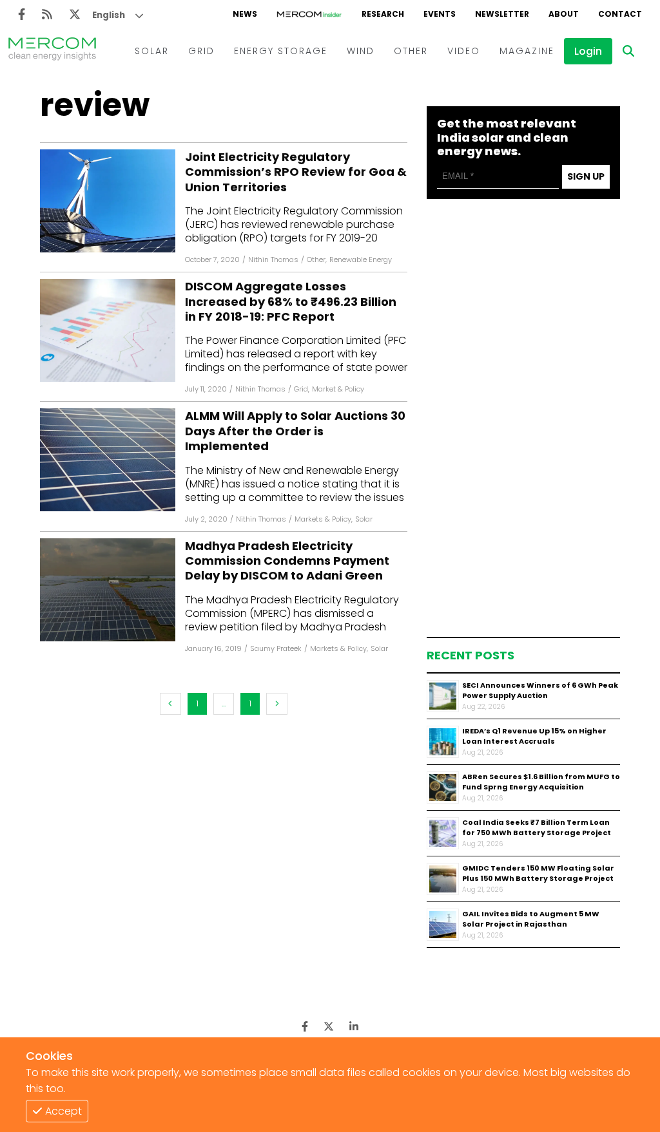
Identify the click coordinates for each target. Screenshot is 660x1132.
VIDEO (463, 50)
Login (588, 51)
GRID (201, 50)
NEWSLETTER (502, 13)
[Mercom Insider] (309, 14)
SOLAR (152, 50)
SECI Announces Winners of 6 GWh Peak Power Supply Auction (540, 690)
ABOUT (563, 13)
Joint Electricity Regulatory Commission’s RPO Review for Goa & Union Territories (296, 171)
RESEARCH (383, 13)
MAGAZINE (527, 50)
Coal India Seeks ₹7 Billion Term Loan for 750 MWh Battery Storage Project (536, 827)
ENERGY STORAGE (280, 50)
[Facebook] (22, 14)
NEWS (245, 13)
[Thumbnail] (443, 696)
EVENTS (439, 13)
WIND (360, 50)
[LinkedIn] (354, 1026)
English (108, 15)
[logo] (52, 50)
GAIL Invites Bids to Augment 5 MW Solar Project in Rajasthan (530, 919)
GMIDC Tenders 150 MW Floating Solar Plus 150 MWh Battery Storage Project (538, 873)
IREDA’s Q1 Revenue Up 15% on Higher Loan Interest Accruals (534, 736)
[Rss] (47, 14)
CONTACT (620, 13)
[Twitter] (75, 14)
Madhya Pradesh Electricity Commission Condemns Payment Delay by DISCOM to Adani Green (287, 560)
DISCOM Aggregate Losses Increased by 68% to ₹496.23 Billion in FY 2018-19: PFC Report (290, 301)
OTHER (411, 50)
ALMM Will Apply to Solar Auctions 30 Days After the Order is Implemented (295, 430)
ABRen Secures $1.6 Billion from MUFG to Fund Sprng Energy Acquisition (541, 782)
